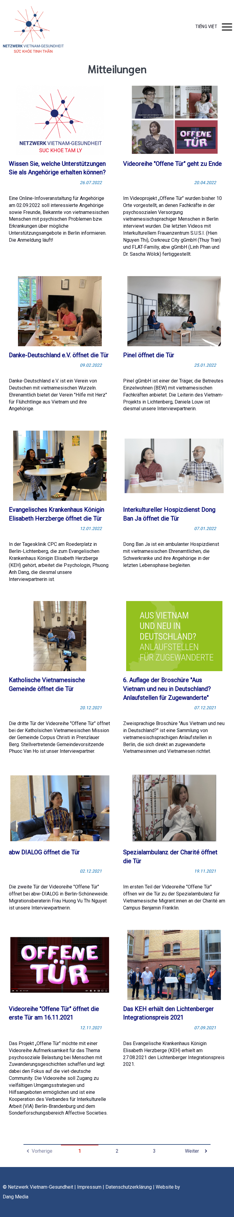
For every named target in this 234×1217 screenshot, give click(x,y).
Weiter (192, 1151)
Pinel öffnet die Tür (148, 355)
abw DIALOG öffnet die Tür (44, 852)
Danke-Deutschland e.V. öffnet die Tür (59, 355)
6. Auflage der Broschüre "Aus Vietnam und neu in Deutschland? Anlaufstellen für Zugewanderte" (167, 688)
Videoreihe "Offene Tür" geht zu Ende (172, 163)
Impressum (89, 1187)
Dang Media (15, 1197)
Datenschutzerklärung (128, 1187)
